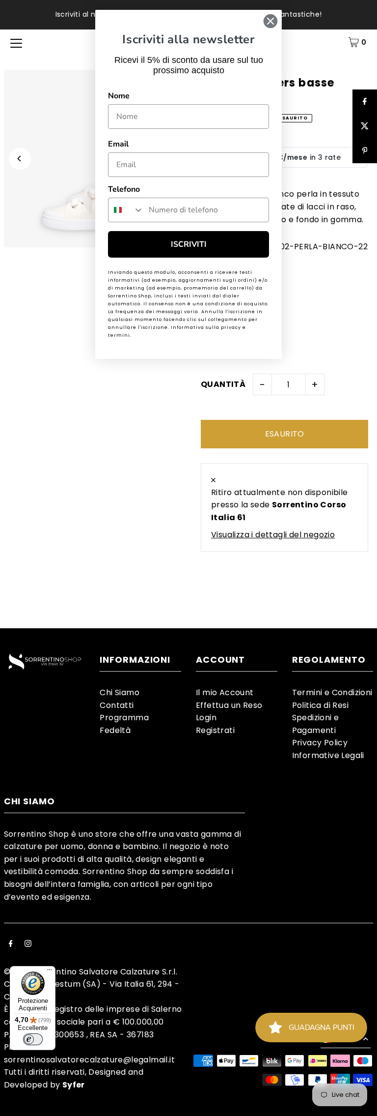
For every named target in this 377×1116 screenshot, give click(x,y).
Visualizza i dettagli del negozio (273, 534)
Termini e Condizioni (332, 692)
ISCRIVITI (189, 244)
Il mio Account (225, 692)
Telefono (124, 189)
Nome (119, 95)
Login (206, 717)
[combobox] (126, 210)
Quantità (223, 384)
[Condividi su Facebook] (364, 101)
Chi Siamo (119, 692)
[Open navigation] (16, 42)
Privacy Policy (320, 742)
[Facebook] (11, 944)
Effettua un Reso (229, 705)
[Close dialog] (270, 21)
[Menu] (49, 972)
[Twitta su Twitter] (364, 126)
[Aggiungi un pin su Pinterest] (364, 151)
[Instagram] (28, 944)
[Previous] (20, 158)
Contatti (117, 705)
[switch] (33, 1039)
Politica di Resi (320, 705)
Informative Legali (328, 755)
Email (118, 144)
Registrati (215, 730)
